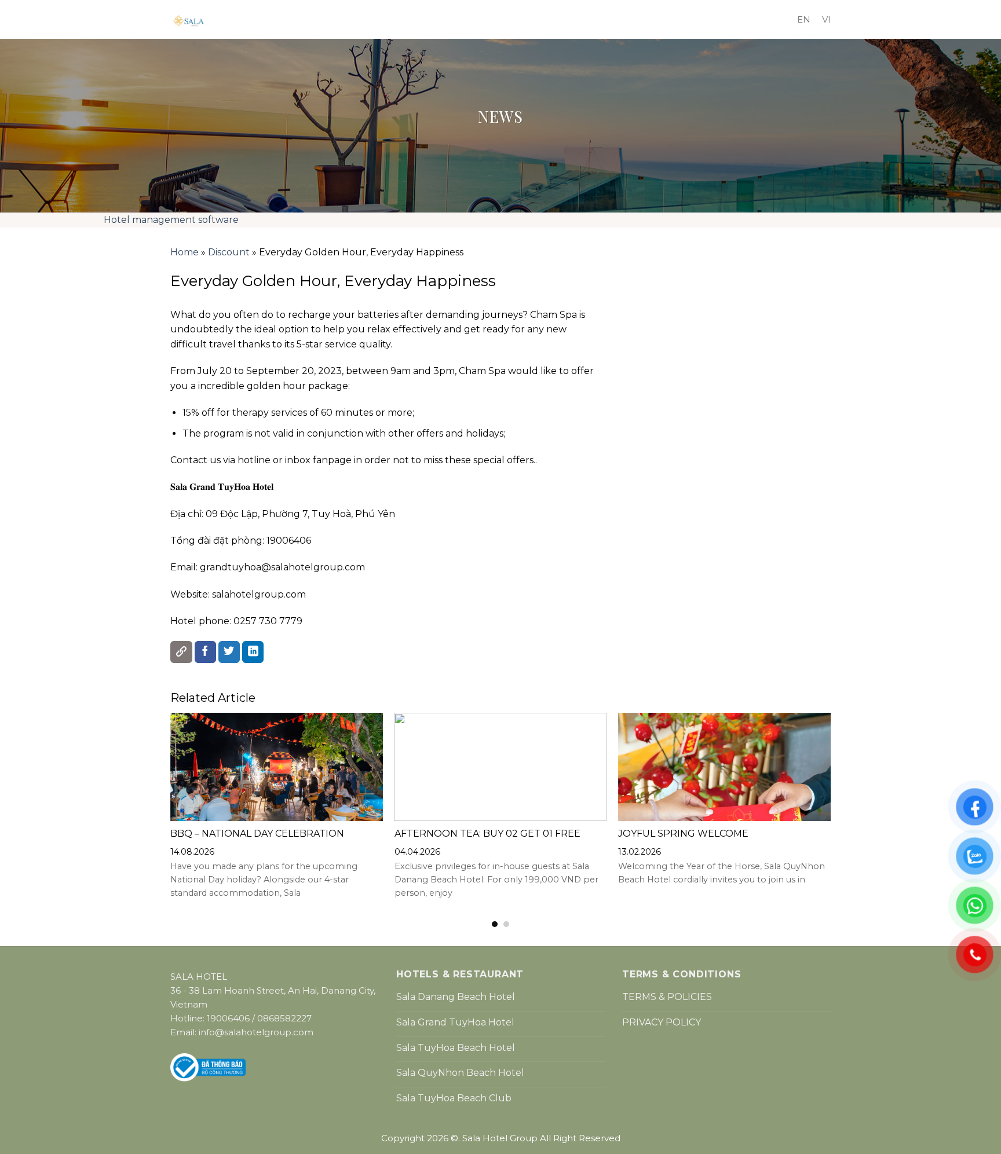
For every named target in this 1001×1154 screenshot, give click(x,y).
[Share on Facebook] (206, 652)
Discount (229, 252)
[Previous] (158, 820)
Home (184, 252)
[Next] (842, 820)
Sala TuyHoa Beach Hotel (455, 1047)
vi (826, 19)
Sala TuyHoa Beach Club (454, 1098)
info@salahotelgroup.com (256, 1032)
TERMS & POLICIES (667, 996)
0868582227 (284, 1018)
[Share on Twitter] (229, 652)
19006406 (228, 1018)
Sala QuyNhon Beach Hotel (460, 1072)
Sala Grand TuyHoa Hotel (455, 1022)
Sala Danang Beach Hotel (455, 996)
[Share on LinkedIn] (253, 652)
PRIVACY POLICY (661, 1022)
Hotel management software (171, 219)
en (803, 19)
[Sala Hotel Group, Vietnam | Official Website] (373, 21)
